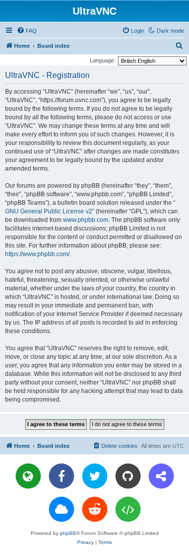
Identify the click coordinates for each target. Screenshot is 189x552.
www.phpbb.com (85, 219)
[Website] (28, 476)
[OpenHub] (128, 509)
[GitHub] (128, 476)
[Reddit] (94, 509)
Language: (102, 60)
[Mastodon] (161, 476)
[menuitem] (27, 31)
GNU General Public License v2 (48, 211)
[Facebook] (61, 476)
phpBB (68, 533)
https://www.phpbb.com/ (37, 254)
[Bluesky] (61, 509)
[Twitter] (94, 476)
